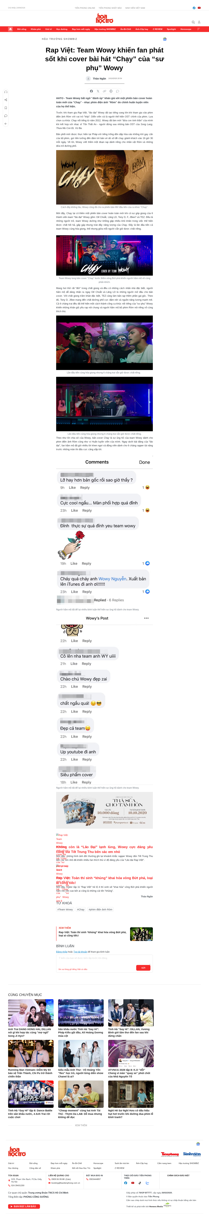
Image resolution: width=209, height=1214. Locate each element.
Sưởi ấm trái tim (122, 1163)
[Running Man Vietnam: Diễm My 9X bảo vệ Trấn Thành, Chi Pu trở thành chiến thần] (31, 1053)
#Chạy (80, 909)
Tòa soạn (13, 1175)
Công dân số (35, 1168)
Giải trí (48, 29)
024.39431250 (17, 1185)
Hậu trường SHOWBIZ (105, 29)
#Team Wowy (65, 909)
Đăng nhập (61, 952)
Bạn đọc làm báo (25, 1206)
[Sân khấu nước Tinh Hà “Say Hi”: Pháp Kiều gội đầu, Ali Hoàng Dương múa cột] (81, 1013)
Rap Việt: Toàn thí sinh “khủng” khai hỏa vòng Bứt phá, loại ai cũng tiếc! (92, 934)
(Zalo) (68, 1179)
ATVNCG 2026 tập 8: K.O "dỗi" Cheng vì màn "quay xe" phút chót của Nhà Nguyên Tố (129, 1073)
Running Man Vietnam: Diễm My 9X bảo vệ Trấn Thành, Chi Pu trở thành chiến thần (30, 1073)
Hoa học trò (17, 1151)
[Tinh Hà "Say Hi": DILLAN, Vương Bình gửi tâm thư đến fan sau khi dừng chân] (131, 1013)
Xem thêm (198, 29)
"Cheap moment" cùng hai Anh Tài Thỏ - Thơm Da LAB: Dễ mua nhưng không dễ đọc (80, 1114)
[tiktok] (141, 1183)
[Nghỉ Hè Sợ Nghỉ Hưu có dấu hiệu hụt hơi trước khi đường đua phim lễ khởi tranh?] (131, 1094)
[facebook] (194, 8)
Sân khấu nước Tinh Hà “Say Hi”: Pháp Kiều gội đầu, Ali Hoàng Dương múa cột (80, 1032)
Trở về (6, 124)
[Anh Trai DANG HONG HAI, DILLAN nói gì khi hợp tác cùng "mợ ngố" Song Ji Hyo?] (31, 1013)
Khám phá (36, 29)
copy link (104, 91)
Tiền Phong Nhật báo (110, 8)
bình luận (117, 91)
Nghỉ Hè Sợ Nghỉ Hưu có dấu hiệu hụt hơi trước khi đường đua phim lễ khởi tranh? (130, 1114)
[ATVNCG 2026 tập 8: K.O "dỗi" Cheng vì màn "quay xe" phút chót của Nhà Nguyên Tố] (131, 1053)
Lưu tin (6, 108)
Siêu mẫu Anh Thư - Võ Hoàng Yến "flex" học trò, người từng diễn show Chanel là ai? (80, 1073)
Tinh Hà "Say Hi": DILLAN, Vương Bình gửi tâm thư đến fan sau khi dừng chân (129, 1032)
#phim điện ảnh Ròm (100, 909)
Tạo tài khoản (80, 952)
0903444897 (95, 1179)
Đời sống (21, 29)
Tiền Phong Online (85, 8)
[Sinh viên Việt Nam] (192, 1154)
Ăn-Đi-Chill (125, 29)
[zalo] (149, 1183)
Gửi (143, 968)
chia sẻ (91, 91)
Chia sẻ (6, 100)
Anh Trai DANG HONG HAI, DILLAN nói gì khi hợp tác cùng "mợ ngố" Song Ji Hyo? (29, 1032)
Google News (165, 39)
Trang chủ (10, 29)
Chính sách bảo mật (178, 1175)
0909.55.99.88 (58, 1179)
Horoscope (186, 29)
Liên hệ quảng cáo (58, 1175)
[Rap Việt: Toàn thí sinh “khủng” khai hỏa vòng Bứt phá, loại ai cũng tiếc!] (141, 934)
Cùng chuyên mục (25, 995)
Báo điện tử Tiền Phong (104, 18)
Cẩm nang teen (164, 1163)
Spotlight (171, 29)
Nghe (6, 92)
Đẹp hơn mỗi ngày (81, 29)
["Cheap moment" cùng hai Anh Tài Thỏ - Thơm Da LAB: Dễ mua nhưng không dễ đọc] (81, 1094)
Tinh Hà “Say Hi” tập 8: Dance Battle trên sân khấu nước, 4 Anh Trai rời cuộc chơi (30, 1114)
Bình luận (6, 116)
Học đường (61, 29)
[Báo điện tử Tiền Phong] (170, 1154)
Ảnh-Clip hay (141, 29)
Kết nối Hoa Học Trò (81, 1168)
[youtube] (199, 8)
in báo (111, 91)
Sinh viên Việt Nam (135, 8)
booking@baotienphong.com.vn (65, 1183)
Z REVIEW (157, 29)
